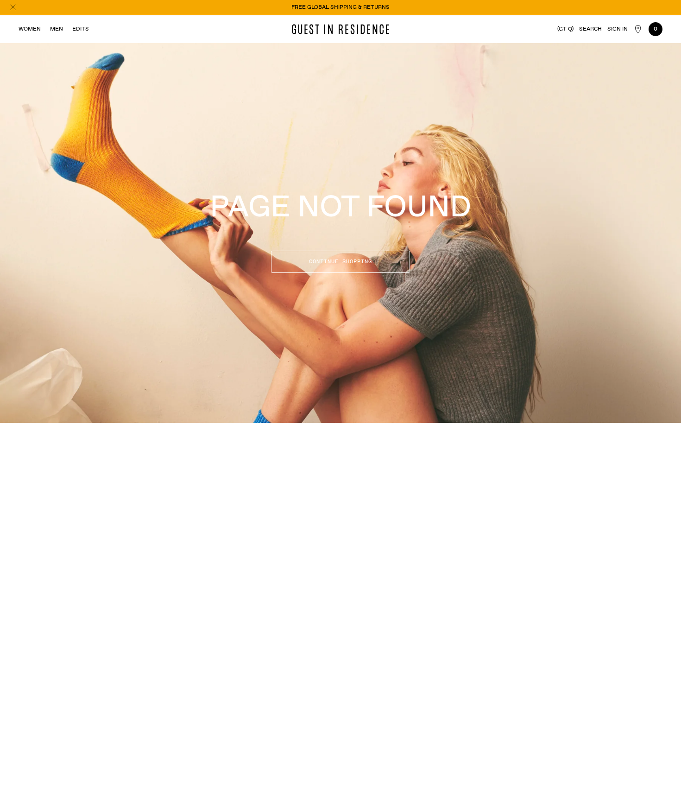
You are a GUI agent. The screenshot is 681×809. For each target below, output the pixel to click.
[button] (590, 29)
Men (56, 29)
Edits (80, 29)
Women (30, 29)
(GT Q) (565, 29)
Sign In (617, 29)
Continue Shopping (340, 261)
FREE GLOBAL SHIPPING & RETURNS (340, 7)
